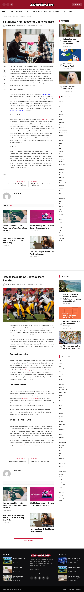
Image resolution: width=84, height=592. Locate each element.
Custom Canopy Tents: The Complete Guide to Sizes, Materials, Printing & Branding (19, 559)
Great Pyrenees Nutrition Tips (69, 87)
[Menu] (3, 11)
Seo (60, 209)
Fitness (61, 143)
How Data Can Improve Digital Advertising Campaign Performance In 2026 (74, 559)
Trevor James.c (12, 25)
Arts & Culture (63, 109)
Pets (60, 196)
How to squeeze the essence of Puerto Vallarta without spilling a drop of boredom (72, 297)
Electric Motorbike (63, 130)
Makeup (61, 180)
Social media (62, 211)
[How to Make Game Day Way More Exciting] (28, 305)
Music (60, 190)
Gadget (61, 151)
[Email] (4, 87)
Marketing (61, 185)
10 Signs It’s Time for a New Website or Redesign (71, 323)
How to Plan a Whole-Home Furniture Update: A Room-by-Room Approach (74, 577)
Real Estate (62, 204)
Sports (61, 214)
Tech (64, 11)
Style (60, 219)
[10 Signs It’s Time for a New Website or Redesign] (70, 313)
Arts (26, 11)
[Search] (81, 11)
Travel (60, 230)
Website (61, 235)
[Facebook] (4, 71)
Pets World (56, 11)
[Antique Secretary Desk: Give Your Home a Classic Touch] (70, 30)
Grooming (61, 159)
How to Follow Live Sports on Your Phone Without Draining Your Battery (13, 240)
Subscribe (76, 4)
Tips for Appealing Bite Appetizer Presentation (71, 347)
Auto (60, 111)
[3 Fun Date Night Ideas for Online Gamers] (28, 46)
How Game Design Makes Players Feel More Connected (42, 253)
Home (12, 11)
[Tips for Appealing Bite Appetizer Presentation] (70, 337)
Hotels (61, 167)
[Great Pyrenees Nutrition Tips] (70, 77)
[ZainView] (42, 4)
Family (61, 135)
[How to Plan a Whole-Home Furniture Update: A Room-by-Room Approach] (62, 578)
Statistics (61, 217)
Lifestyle (47, 11)
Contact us (78, 589)
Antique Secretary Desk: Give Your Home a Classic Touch (71, 41)
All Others (61, 101)
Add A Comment (28, 263)
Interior (61, 172)
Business (19, 11)
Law (60, 175)
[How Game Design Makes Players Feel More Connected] (42, 242)
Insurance (61, 169)
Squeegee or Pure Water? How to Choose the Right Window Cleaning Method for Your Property (19, 577)
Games (61, 153)
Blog (60, 119)
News (60, 193)
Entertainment (36, 11)
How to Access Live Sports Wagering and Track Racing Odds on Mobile (15, 228)
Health (61, 161)
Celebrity (61, 124)
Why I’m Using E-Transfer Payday (69, 65)
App (60, 106)
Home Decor (62, 164)
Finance (61, 140)
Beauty (61, 114)
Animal (61, 103)
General (61, 156)
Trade (60, 227)
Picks (60, 201)
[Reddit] (4, 79)
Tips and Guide (63, 225)
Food (60, 146)
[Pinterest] (4, 83)
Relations (61, 206)
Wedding (61, 238)
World (71, 11)
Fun (60, 148)
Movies (61, 188)
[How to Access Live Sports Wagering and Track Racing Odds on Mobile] (15, 216)
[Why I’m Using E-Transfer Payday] (70, 55)
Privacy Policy (71, 589)
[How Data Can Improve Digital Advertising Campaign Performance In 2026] (62, 560)
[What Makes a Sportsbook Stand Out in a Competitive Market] (42, 216)
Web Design (62, 233)
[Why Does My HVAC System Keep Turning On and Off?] (7, 569)
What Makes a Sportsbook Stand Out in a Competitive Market (42, 227)
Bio (60, 117)
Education (61, 127)
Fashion (61, 138)
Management (62, 182)
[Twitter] (4, 75)
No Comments (32, 25)
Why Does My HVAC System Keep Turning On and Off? (19, 568)
